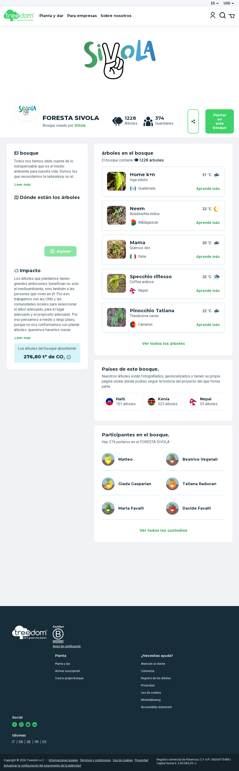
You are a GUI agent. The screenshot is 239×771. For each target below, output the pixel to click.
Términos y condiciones (95, 760)
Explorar (64, 251)
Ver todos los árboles (163, 343)
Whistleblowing (151, 700)
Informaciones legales (63, 760)
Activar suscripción (67, 671)
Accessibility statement (156, 707)
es (44, 742)
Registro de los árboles (156, 678)
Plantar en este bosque (219, 121)
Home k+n (142, 174)
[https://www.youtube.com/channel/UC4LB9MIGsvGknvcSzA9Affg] (28, 725)
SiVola (79, 125)
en (21, 742)
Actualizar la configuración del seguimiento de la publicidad (42, 765)
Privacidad (148, 685)
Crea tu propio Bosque (69, 678)
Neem (137, 208)
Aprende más (208, 188)
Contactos (148, 671)
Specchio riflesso (151, 276)
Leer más (22, 184)
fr (37, 742)
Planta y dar (62, 663)
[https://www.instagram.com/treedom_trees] (21, 725)
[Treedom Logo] (20, 16)
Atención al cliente (153, 663)
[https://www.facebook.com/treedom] (14, 725)
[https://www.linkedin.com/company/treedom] (34, 725)
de (29, 742)
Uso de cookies (151, 692)
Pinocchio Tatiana (152, 310)
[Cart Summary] (231, 15)
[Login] (213, 15)
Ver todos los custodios (163, 530)
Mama (137, 242)
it (13, 742)
